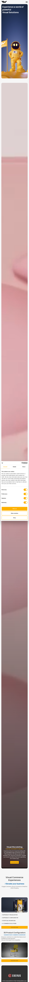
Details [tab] (14, 466)
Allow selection (14, 513)
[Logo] (4, 2)
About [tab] (23, 466)
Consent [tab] (5, 466)
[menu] (27, 2)
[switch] (25, 494)
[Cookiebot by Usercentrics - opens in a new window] (21, 463)
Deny (14, 517)
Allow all (14, 508)
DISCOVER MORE (14, 862)
